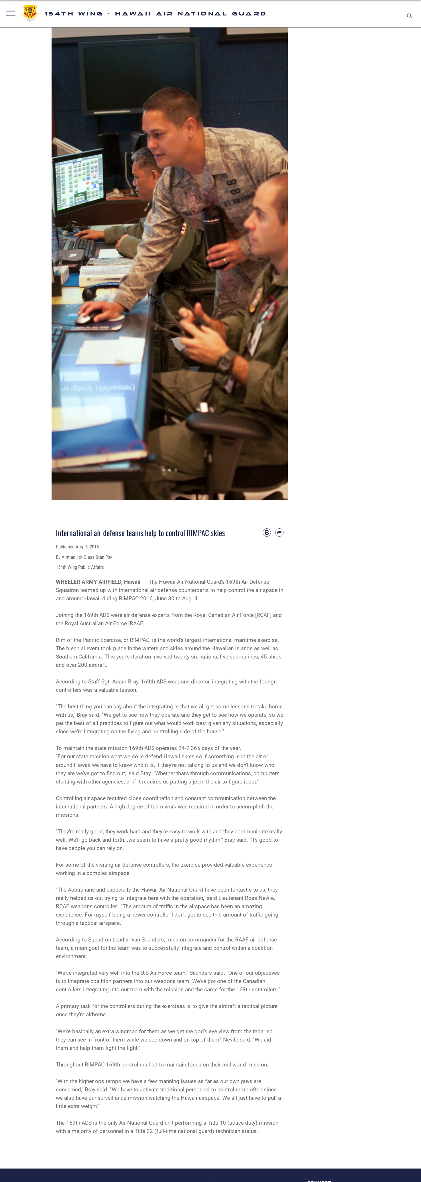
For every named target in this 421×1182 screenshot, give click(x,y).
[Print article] (267, 532)
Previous (63, 264)
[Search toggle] (411, 13)
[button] (9, 13)
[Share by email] (279, 532)
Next (276, 264)
